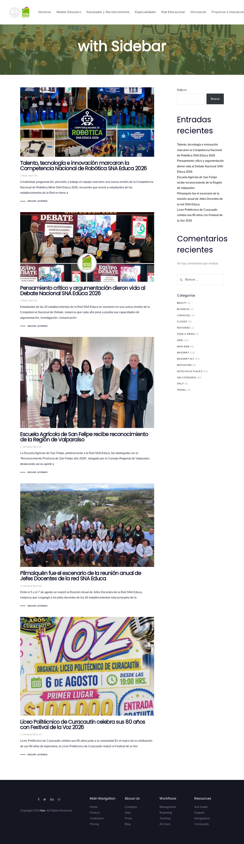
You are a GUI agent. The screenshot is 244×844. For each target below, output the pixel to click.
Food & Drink (186, 334)
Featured (183, 328)
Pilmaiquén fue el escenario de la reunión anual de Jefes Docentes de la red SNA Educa (200, 199)
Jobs (128, 812)
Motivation (184, 365)
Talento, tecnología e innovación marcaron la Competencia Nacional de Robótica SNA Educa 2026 (199, 150)
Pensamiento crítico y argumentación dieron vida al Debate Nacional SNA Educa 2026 (200, 166)
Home (94, 806)
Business (183, 309)
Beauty (182, 303)
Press (128, 818)
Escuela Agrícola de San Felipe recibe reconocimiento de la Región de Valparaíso (199, 183)
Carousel (184, 315)
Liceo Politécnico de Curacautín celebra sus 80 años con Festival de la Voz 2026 (200, 215)
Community (201, 824)
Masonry (183, 352)
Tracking (165, 818)
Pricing (94, 824)
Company (131, 806)
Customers (97, 818)
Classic (182, 321)
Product (95, 812)
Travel (181, 390)
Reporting (166, 812)
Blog (128, 824)
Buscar (182, 89)
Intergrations (202, 818)
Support (199, 812)
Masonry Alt (185, 359)
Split (180, 383)
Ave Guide (201, 806)
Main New (183, 346)
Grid (180, 340)
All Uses (165, 824)
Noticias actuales (189, 371)
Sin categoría (186, 377)
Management (168, 806)
